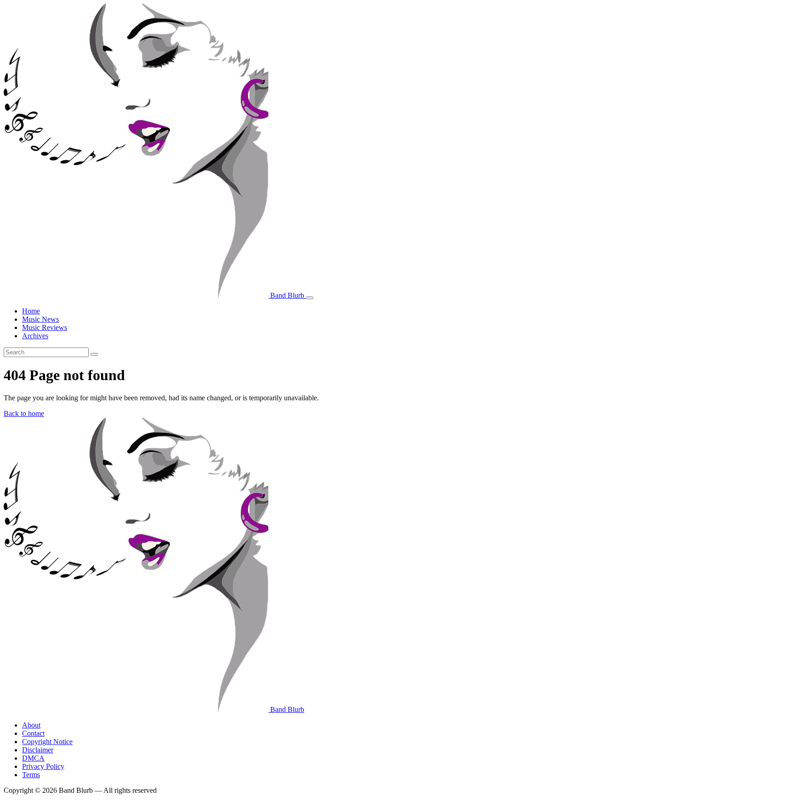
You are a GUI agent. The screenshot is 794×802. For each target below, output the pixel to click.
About (31, 725)
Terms (31, 775)
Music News (40, 319)
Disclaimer (37, 750)
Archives (35, 336)
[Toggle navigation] (309, 297)
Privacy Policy (43, 766)
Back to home (24, 413)
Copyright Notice (47, 741)
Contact (33, 733)
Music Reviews (44, 327)
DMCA (33, 758)
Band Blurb (287, 295)
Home (31, 311)
